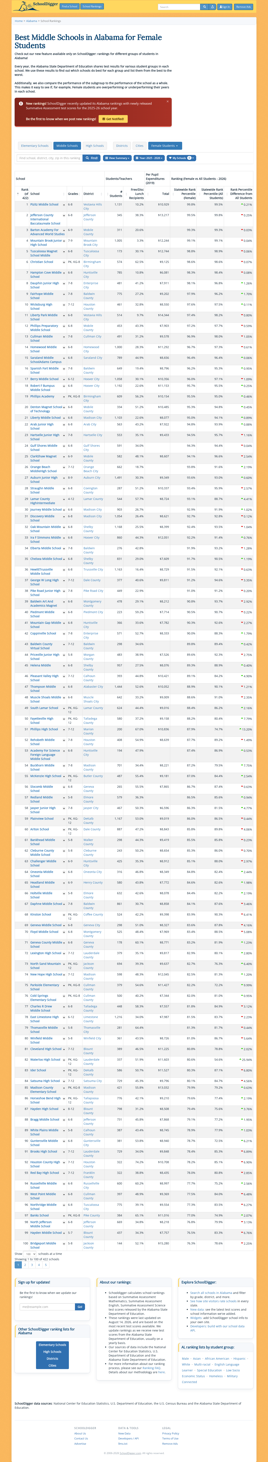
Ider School (38, 1070)
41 (26, 623)
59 (26, 818)
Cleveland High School (46, 1049)
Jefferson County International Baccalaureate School (45, 219)
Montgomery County (92, 603)
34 (26, 548)
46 (26, 676)
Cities (139, 146)
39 (26, 601)
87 (26, 1109)
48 (26, 697)
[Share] (212, 7)
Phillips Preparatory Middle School (44, 328)
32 (26, 527)
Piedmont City (93, 612)
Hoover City (91, 379)
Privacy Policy (170, 1433)
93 (26, 1173)
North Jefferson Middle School (41, 1224)
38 (26, 591)
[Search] (204, 7)
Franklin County (89, 1175)
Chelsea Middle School (46, 559)
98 (26, 1222)
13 (26, 336)
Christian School (41, 262)
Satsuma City (93, 1081)
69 (26, 925)
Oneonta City (93, 872)
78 (26, 1017)
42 (26, 633)
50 (26, 718)
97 (26, 1215)
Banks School (39, 1215)
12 (26, 326)
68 (26, 914)
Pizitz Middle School (44, 204)
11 (26, 315)
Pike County (92, 1215)
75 (26, 985)
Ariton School (39, 829)
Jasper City (91, 808)
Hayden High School (44, 1109)
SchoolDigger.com (130, 1453)
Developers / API (128, 1438)
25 (26, 456)
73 (26, 964)
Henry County (93, 882)
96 (26, 1205)
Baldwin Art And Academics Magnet (43, 603)
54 (26, 765)
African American (217, 1359)
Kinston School (40, 914)
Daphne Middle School (46, 904)
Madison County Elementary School (43, 1089)
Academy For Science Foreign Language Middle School (45, 754)
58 (26, 808)
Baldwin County (89, 296)
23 (26, 435)
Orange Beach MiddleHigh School (43, 469)
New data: (197, 1309)
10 (26, 304)
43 (26, 644)
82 (26, 1059)
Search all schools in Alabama (211, 1293)
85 (26, 1087)
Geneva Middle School (46, 925)
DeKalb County (89, 821)
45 (26, 665)
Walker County (88, 842)
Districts (122, 146)
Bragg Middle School (44, 1119)
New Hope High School (46, 974)
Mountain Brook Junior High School (46, 242)
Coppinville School (43, 633)
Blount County (88, 1051)
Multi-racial (202, 1364)
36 (26, 569)
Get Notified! (115, 119)
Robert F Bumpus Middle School (42, 388)
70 (26, 932)
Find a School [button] (69, 6)
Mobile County (88, 232)
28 (26, 488)
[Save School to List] (64, 204)
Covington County (91, 490)
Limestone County (91, 1019)
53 (26, 750)
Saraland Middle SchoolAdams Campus (46, 360)
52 (26, 740)
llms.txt (123, 1444)
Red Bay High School (44, 1173)
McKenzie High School (45, 776)
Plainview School (42, 818)
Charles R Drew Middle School (41, 1008)
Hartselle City (93, 435)
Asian (197, 1359)
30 (26, 509)
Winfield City (92, 1038)
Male (185, 1359)
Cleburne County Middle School (42, 852)
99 (26, 1233)
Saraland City (93, 358)
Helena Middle (40, 665)
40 (26, 612)
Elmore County (88, 799)
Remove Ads (170, 1444)
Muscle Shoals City (91, 699)
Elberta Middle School (45, 548)
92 (26, 1162)
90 (26, 1141)
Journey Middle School (46, 509)
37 (26, 580)
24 (26, 446)
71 (26, 942)
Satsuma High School (45, 1081)
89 (26, 1130)
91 (26, 1151)
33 (26, 537)
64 (26, 872)
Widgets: (196, 1318)
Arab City (90, 424)
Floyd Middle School (44, 932)
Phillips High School (44, 729)
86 (26, 1098)
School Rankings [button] (92, 6)
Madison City (93, 418)
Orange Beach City (91, 469)
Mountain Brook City (91, 242)
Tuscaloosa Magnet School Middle (43, 253)
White (186, 1364)
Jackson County (89, 966)
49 (26, 708)
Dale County (92, 580)
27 (26, 477)
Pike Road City (93, 591)
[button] (165, 146)
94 (26, 1183)
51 (26, 729)
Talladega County (90, 720)
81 (26, 1049)
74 (26, 974)
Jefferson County (90, 217)
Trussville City (93, 569)
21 (26, 418)
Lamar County (93, 499)
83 (26, 1070)
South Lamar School (44, 708)
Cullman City (92, 336)
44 (26, 655)
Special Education (209, 1370)
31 (26, 516)
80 (26, 1038)
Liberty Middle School (45, 418)
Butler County (93, 776)
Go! (80, 1307)
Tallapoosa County (91, 1100)
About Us (80, 1433)
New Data (124, 1433)
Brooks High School (43, 1151)
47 (26, 687)
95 (26, 1194)
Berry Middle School (44, 379)
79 (26, 1028)
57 (26, 797)
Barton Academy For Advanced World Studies (47, 232)
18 (26, 386)
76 (26, 996)
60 (26, 829)
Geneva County (89, 789)
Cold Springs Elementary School (43, 998)
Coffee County (93, 914)
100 (25, 1243)
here (161, 1372)
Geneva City (92, 925)
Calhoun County (89, 678)
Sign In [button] (226, 7)
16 (26, 368)
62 (26, 850)
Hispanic (239, 1359)
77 (26, 1006)
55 (26, 776)
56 (26, 787)
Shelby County (88, 529)
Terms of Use (170, 1438)
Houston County (89, 306)
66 (26, 893)
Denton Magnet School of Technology (46, 409)
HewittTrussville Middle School (41, 571)
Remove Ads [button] (243, 7)
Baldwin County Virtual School (41, 646)
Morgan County (89, 657)
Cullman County (89, 987)
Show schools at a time (38, 1254)
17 (26, 379)
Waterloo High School (45, 1059)
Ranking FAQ (151, 1368)
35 (26, 559)
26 (26, 467)
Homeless (216, 1376)
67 (26, 904)
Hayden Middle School (46, 1233)
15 (26, 358)
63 (26, 861)
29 (26, 499)
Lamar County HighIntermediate (42, 501)
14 (26, 347)
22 (26, 424)
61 (26, 840)
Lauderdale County (91, 955)
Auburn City (92, 477)
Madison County (90, 767)
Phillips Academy (42, 396)
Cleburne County (90, 852)
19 (26, 396)
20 (26, 407)
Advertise (80, 1444)
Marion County (89, 731)
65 (26, 882)
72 (26, 953)
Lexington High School (45, 953)
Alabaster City (93, 687)
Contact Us (81, 1438)
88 (26, 1119)
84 (26, 1081)
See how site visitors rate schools (213, 1301)
